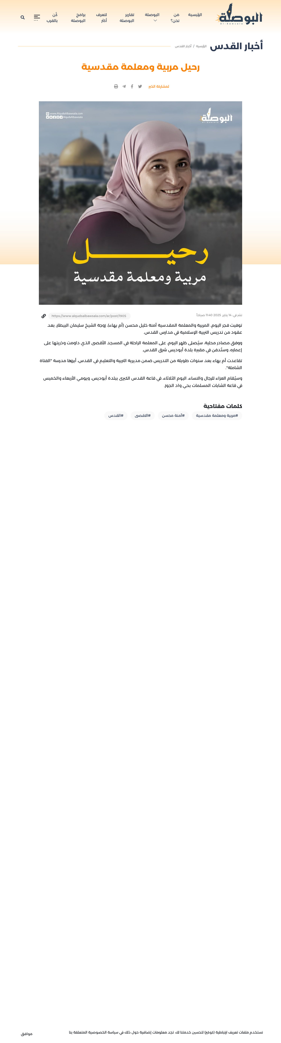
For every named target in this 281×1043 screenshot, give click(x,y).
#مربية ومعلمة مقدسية (217, 415)
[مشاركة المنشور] (140, 87)
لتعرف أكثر (101, 17)
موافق (26, 1034)
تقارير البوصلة (127, 17)
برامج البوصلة (78, 17)
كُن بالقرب (52, 17)
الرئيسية (195, 14)
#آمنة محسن (173, 415)
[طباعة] (116, 87)
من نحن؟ (175, 17)
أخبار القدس (183, 46)
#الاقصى (143, 415)
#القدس (115, 415)
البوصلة (152, 14)
